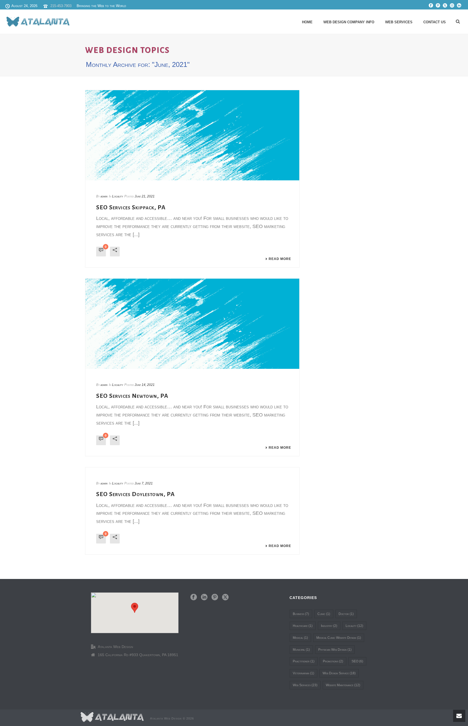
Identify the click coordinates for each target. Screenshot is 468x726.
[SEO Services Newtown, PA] (192, 324)
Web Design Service (339, 673)
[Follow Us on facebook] (193, 597)
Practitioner (303, 661)
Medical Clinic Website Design (338, 638)
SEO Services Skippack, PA (130, 207)
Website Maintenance (343, 685)
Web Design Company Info (348, 22)
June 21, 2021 (145, 196)
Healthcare (303, 626)
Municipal (301, 650)
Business (301, 614)
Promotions (333, 661)
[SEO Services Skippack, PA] (192, 135)
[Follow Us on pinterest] (215, 597)
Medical (300, 638)
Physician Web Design (335, 650)
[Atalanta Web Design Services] (112, 717)
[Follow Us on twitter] (225, 597)
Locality (117, 196)
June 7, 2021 (144, 483)
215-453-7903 (61, 6)
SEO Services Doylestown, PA (135, 494)
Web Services (398, 22)
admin (104, 196)
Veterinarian (303, 673)
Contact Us (434, 22)
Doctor (346, 614)
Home (307, 22)
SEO (357, 661)
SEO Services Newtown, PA (132, 396)
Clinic (323, 614)
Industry (329, 626)
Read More (280, 259)
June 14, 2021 (145, 385)
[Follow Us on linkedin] (204, 597)
